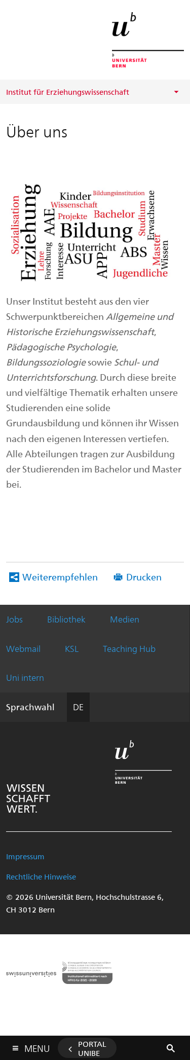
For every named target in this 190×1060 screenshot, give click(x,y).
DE (78, 706)
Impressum (25, 856)
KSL (72, 648)
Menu (37, 1046)
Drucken (144, 576)
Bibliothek (66, 619)
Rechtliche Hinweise (41, 876)
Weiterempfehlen (60, 576)
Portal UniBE (92, 1048)
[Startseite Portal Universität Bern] (148, 39)
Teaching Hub (129, 648)
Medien (124, 619)
